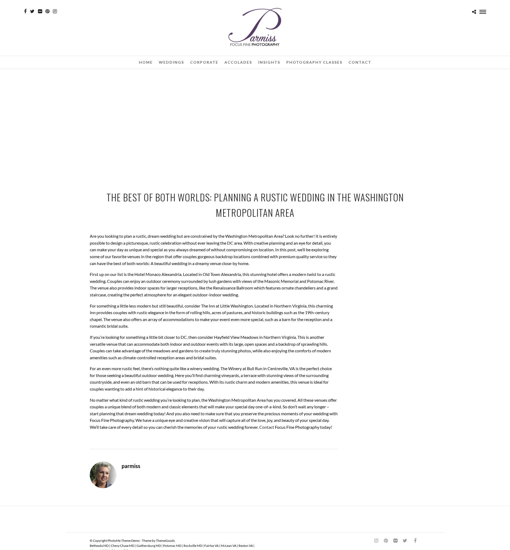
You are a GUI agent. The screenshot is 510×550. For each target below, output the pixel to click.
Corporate (204, 62)
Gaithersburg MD (149, 546)
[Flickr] (40, 11)
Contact (359, 62)
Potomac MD (172, 546)
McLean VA (228, 546)
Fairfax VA (211, 546)
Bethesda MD (99, 546)
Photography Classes (314, 62)
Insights (269, 62)
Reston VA (246, 546)
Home (146, 62)
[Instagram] (55, 11)
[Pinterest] (47, 11)
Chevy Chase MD (122, 546)
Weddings (171, 62)
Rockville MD (193, 546)
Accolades (238, 62)
